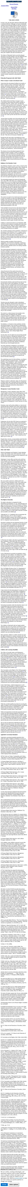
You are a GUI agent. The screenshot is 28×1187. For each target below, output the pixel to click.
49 (24, 518)
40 (13, 356)
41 (20, 378)
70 (6, 695)
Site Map (14, 8)
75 (16, 744)
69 (26, 682)
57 (22, 587)
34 (22, 134)
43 (11, 436)
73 (12, 726)
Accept (4, 1184)
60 (26, 615)
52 (8, 550)
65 (7, 657)
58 (24, 594)
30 (22, 64)
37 (26, 279)
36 (10, 239)
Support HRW (5, 5)
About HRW (14, 7)
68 (13, 676)
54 (13, 561)
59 (23, 602)
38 (7, 299)
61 (8, 622)
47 (7, 509)
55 (22, 565)
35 (22, 148)
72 (24, 720)
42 (3, 418)
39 (8, 332)
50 (1, 537)
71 (15, 701)
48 (15, 511)
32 (14, 98)
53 (23, 557)
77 (17, 753)
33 (3, 115)
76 (21, 748)
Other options (13, 1184)
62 (19, 632)
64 (8, 647)
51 (12, 546)
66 (16, 667)
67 (23, 671)
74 (19, 732)
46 (9, 497)
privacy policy (19, 1178)
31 (5, 94)
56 (6, 582)
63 (23, 639)
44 (23, 447)
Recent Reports (14, 4)
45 (8, 478)
